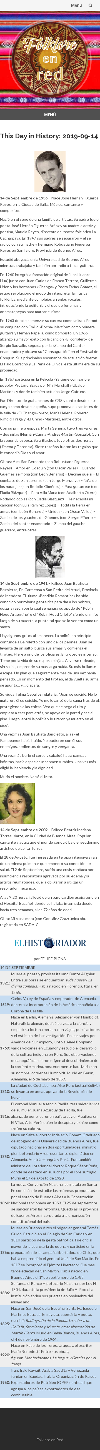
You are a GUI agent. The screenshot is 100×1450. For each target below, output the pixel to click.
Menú (76, 5)
